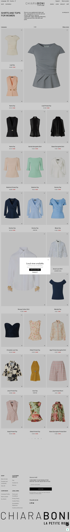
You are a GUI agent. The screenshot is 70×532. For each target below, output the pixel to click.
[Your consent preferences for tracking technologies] (67, 529)
